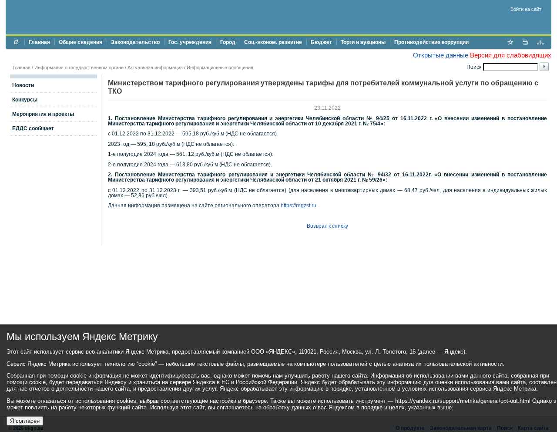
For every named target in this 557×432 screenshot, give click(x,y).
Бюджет (321, 42)
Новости (23, 85)
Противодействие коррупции (431, 42)
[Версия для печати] (525, 43)
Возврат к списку (327, 226)
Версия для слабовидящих (510, 55)
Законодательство (135, 42)
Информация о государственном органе (79, 67)
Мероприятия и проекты (43, 114)
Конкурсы (24, 100)
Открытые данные (440, 55)
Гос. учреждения (189, 42)
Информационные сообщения (220, 67)
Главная (39, 42)
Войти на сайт (525, 9)
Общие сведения (80, 42)
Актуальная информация (155, 67)
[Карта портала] (540, 43)
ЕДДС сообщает (33, 128)
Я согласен (25, 421)
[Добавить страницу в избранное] (510, 43)
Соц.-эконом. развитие (273, 42)
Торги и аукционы (363, 42)
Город (227, 42)
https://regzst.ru (298, 205)
